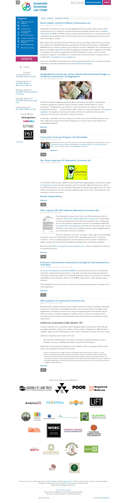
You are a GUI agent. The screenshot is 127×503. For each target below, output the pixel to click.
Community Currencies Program (60, 144)
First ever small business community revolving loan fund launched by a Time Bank (75, 263)
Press (63, 490)
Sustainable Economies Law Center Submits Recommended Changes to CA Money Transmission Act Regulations (75, 75)
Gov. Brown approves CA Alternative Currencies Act (65, 160)
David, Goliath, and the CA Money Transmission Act (65, 23)
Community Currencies (61, 18)
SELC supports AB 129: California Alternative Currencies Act (69, 210)
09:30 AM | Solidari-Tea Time (26, 109)
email (47, 498)
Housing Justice (25, 29)
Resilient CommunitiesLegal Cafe (27, 22)
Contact (58, 490)
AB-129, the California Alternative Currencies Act (81, 219)
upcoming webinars (86, 144)
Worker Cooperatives (27, 35)
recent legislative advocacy (79, 146)
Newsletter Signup (93, 2)
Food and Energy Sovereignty (26, 32)
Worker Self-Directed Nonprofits (27, 41)
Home (43, 18)
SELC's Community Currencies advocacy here (68, 246)
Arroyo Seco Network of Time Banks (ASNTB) (59, 271)
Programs (50, 18)
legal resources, (68, 481)
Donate (107, 2)
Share (43, 68)
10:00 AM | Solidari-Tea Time (26, 77)
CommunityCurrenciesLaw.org (81, 64)
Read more (43, 127)
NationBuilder (105, 498)
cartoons (54, 481)
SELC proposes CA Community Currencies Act (62, 300)
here (74, 485)
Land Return (24, 25)
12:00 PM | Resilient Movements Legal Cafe (24, 84)
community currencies (49, 185)
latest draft (59, 50)
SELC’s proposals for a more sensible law (61, 57)
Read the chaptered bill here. (51, 196)
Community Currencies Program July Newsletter (64, 137)
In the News (19, 142)
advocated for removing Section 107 (71, 226)
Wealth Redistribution (27, 44)
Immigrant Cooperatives (28, 38)
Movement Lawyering (27, 48)
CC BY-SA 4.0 (65, 483)
